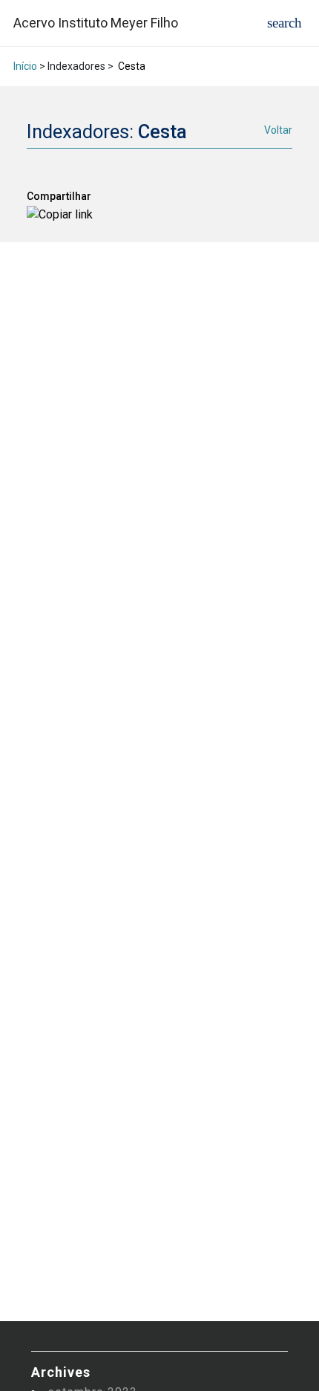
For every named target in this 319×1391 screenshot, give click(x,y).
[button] (284, 22)
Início (25, 66)
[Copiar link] (60, 214)
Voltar (278, 130)
